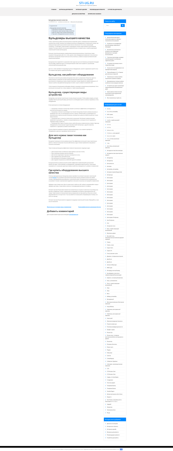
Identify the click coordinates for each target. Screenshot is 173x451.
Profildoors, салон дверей (113, 133)
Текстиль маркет (111, 383)
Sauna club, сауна (111, 136)
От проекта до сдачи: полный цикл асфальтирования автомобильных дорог (114, 87)
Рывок (54, 177)
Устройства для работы (115, 9)
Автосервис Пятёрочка (112, 217)
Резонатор (109, 341)
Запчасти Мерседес (112, 265)
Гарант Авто (110, 248)
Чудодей (109, 404)
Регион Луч (109, 332)
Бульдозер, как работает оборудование (62, 29)
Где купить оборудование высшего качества (63, 34)
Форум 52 (109, 397)
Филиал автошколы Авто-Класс (115, 394)
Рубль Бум (109, 353)
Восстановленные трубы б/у (114, 98)
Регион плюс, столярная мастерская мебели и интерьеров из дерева (114, 337)
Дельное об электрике (78, 13)
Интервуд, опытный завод (113, 270)
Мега (108, 293)
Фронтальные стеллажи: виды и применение (59, 207)
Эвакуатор (109, 407)
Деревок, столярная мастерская (115, 256)
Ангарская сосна (111, 226)
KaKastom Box (110, 130)
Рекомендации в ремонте (97, 9)
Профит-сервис (111, 329)
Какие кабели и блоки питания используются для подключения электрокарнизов (113, 93)
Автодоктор (110, 158)
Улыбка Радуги (110, 391)
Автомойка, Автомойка (112, 169)
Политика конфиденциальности (115, 327)
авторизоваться (73, 214)
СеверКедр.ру (110, 358)
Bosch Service (110, 117)
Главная (53, 9)
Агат (108, 223)
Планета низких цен (112, 324)
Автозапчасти (110, 163)
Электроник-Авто (111, 410)
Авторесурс (110, 175)
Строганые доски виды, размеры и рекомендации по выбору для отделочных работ (114, 59)
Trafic (108, 143)
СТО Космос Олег (111, 371)
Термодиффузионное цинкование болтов (89, 207)
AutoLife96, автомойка (112, 111)
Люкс (108, 288)
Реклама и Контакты (112, 344)
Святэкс (109, 355)
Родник (108, 350)
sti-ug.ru (86, 3)
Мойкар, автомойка (112, 296)
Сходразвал (110, 380)
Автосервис (110, 177)
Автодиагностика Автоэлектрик (115, 150)
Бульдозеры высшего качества (58, 28)
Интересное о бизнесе (94, 13)
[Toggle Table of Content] (72, 26)
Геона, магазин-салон (112, 253)
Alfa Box (109, 109)
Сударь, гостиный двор (112, 377)
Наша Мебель (110, 306)
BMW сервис (110, 114)
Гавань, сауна (110, 245)
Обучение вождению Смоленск (114, 321)
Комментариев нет (64, 21)
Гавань (108, 242)
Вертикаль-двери (111, 233)
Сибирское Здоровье (112, 361)
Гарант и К (109, 250)
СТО (108, 368)
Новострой (109, 318)
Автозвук (109, 166)
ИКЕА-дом (109, 267)
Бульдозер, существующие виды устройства (63, 31)
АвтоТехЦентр (110, 220)
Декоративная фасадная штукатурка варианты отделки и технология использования (113, 39)
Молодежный (110, 299)
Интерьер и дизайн (81, 9)
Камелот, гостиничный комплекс (115, 278)
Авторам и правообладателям (114, 172)
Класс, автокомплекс (112, 280)
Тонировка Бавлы (111, 385)
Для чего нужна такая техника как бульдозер (63, 32)
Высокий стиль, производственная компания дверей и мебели (114, 237)
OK (121, 449)
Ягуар (108, 413)
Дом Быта (109, 259)
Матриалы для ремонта (66, 9)
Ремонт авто (110, 347)
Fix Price (109, 124)
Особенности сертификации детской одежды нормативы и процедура (113, 45)
